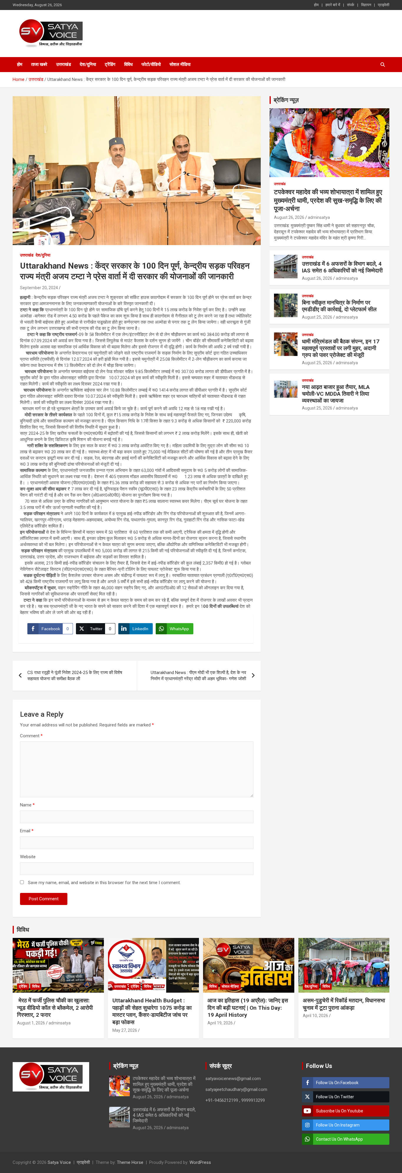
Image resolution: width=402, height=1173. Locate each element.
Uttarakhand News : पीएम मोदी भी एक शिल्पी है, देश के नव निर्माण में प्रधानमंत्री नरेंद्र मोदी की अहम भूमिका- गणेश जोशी (198, 675)
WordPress (200, 1162)
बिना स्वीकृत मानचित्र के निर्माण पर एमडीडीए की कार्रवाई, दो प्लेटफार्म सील (339, 306)
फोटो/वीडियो (151, 64)
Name (27, 805)
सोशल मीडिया (180, 64)
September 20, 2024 (39, 287)
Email (27, 830)
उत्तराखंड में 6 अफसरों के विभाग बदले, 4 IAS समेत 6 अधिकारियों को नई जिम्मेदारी (342, 267)
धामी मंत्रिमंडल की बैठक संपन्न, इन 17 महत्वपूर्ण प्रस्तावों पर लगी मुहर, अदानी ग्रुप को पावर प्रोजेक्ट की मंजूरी (340, 348)
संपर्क (350, 5)
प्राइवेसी (383, 5)
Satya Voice (59, 1162)
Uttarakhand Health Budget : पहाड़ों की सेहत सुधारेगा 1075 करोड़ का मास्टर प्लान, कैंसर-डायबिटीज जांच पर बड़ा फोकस (152, 1011)
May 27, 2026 (124, 1030)
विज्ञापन (366, 5)
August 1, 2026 (31, 1023)
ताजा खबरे (39, 64)
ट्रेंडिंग (110, 64)
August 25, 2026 (317, 317)
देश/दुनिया (88, 64)
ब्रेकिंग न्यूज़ (286, 100)
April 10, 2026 (315, 1015)
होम (316, 5)
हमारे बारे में (332, 5)
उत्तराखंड (63, 64)
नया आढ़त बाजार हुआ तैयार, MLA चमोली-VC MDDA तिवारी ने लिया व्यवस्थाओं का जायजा (336, 394)
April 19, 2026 (220, 1023)
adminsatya (319, 217)
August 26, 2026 (289, 217)
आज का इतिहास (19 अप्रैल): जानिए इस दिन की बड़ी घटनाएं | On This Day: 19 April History (247, 1007)
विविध (128, 64)
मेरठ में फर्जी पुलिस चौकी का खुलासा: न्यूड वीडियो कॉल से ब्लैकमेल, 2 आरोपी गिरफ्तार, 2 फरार (55, 1007)
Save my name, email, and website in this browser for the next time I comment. (104, 882)
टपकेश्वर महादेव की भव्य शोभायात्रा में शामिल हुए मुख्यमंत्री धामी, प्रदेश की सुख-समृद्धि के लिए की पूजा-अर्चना (328, 200)
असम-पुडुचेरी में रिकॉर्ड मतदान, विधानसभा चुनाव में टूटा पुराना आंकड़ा (344, 1004)
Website (28, 856)
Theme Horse (130, 1162)
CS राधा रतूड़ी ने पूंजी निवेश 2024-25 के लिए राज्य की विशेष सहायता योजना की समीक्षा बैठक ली (74, 675)
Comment (31, 735)
